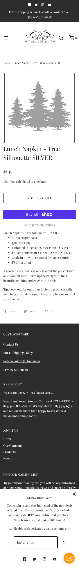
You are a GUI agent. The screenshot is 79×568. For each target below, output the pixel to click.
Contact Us (10, 344)
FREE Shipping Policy (18, 353)
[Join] (64, 542)
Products (9, 452)
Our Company (12, 445)
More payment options (39, 225)
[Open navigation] (6, 38)
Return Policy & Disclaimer (21, 361)
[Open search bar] (61, 38)
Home (7, 63)
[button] (39, 108)
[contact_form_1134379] (69, 558)
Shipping (9, 181)
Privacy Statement (15, 370)
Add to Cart (39, 198)
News (7, 458)
